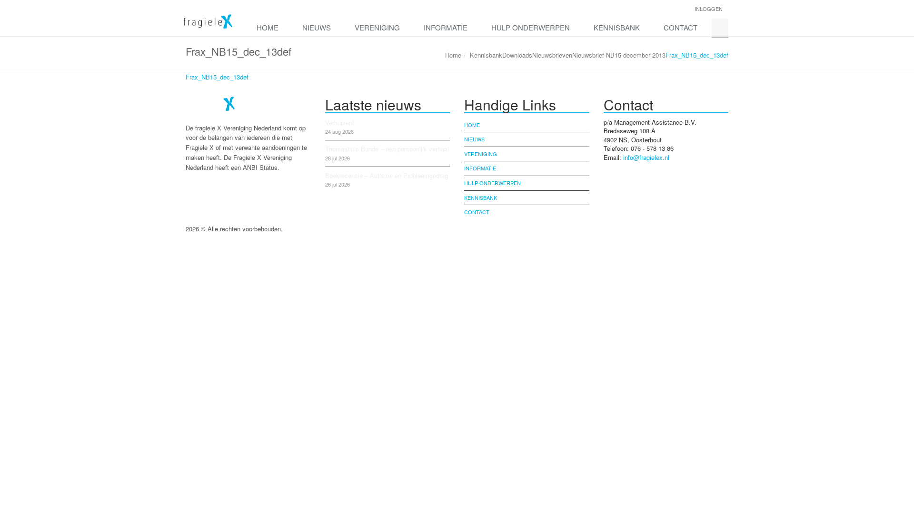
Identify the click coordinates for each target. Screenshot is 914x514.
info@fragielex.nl (646, 157)
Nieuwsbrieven (552, 54)
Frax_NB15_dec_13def (217, 76)
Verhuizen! (339, 122)
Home (267, 27)
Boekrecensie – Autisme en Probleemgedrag (386, 175)
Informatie (445, 27)
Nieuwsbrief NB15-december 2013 (619, 54)
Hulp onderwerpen (530, 27)
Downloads (517, 54)
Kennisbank (617, 27)
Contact (680, 27)
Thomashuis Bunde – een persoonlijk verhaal (387, 148)
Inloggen (709, 8)
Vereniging (377, 27)
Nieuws (316, 27)
